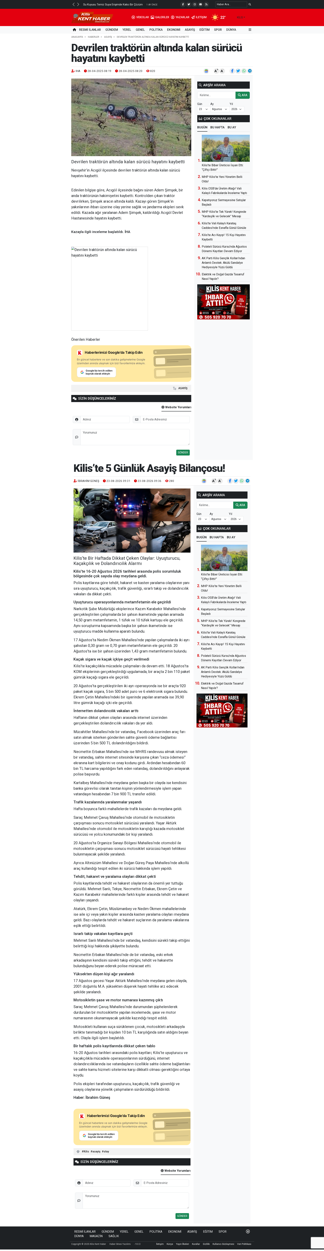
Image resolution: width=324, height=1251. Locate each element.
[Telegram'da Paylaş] (250, 71)
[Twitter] (189, 4)
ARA (244, 95)
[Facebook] (183, 4)
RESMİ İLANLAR (90, 29)
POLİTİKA (156, 29)
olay (106, 1151)
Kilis (86, 1151)
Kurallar (196, 1244)
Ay (212, 104)
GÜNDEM (111, 29)
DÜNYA (231, 29)
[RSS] (206, 4)
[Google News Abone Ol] (206, 71)
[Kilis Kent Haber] (92, 17)
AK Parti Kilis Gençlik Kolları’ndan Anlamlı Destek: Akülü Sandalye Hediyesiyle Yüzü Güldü (223, 262)
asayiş (96, 1151)
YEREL (126, 29)
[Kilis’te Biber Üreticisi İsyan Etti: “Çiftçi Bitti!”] (226, 148)
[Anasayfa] (74, 30)
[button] (73, 4)
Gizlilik (206, 1244)
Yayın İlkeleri (182, 1244)
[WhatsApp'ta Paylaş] (244, 71)
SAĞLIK (114, 1236)
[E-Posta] (200, 4)
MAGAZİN (96, 1236)
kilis (240, 17)
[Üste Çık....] (248, 1231)
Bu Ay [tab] (232, 127)
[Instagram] (194, 4)
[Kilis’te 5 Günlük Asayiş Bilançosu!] (132, 520)
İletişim (160, 1244)
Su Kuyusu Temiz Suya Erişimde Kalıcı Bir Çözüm (113, 4)
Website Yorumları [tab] (177, 407)
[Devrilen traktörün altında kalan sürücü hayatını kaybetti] (131, 117)
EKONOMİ (173, 29)
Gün (199, 104)
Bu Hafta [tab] (217, 127)
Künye (170, 1244)
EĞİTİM (205, 29)
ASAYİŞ (190, 29)
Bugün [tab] (202, 127)
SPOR (218, 29)
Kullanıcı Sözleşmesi (223, 1244)
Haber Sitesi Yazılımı (120, 1244)
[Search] (250, 4)
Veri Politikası (244, 1244)
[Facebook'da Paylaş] (232, 71)
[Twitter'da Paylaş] (238, 71)
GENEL (140, 29)
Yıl (231, 104)
